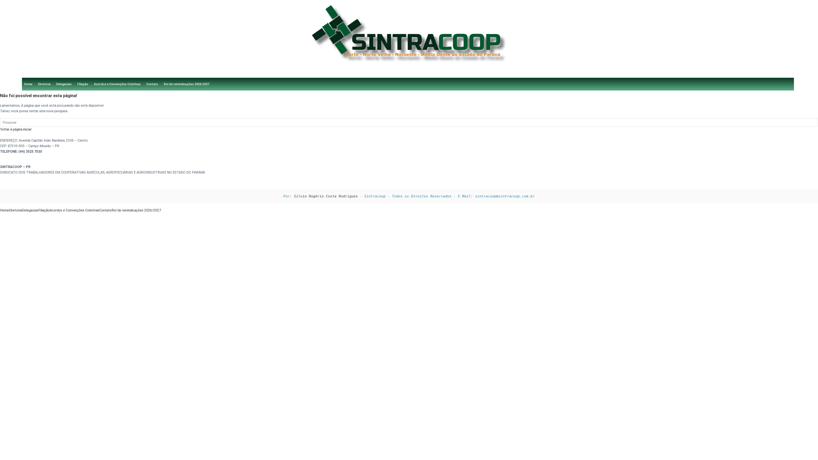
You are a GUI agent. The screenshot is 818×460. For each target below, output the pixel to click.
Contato (152, 84)
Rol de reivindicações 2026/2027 (186, 84)
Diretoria (44, 84)
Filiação (82, 84)
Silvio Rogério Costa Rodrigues (326, 196)
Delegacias (64, 84)
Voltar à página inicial (15, 129)
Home (28, 84)
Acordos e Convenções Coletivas (117, 84)
